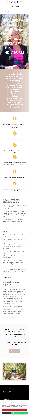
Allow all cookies (14, 409)
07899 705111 (12, 1)
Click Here (7, 278)
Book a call (14, 351)
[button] (19, 413)
